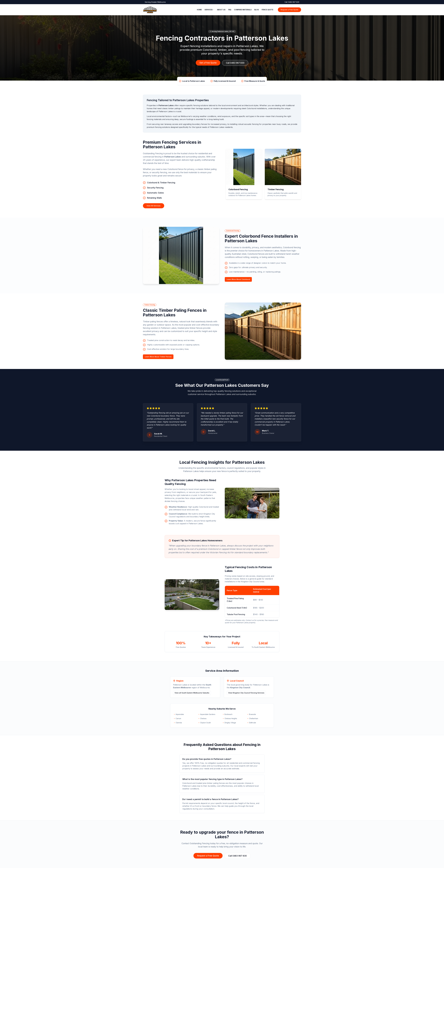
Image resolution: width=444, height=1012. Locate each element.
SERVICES (209, 10)
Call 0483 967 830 (235, 63)
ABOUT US (221, 10)
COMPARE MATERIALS (243, 10)
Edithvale (252, 723)
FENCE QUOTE (267, 10)
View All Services (153, 206)
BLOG (256, 10)
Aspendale (180, 714)
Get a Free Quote (208, 62)
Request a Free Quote (289, 10)
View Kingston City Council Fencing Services (246, 693)
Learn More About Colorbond (238, 279)
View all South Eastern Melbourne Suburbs (192, 693)
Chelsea (203, 718)
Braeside (252, 714)
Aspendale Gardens (207, 714)
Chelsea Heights (231, 718)
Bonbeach (228, 714)
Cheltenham (253, 718)
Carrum (178, 718)
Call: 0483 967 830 (292, 2)
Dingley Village (230, 723)
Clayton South (205, 723)
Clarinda (179, 723)
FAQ (229, 10)
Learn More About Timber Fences (158, 357)
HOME (199, 10)
